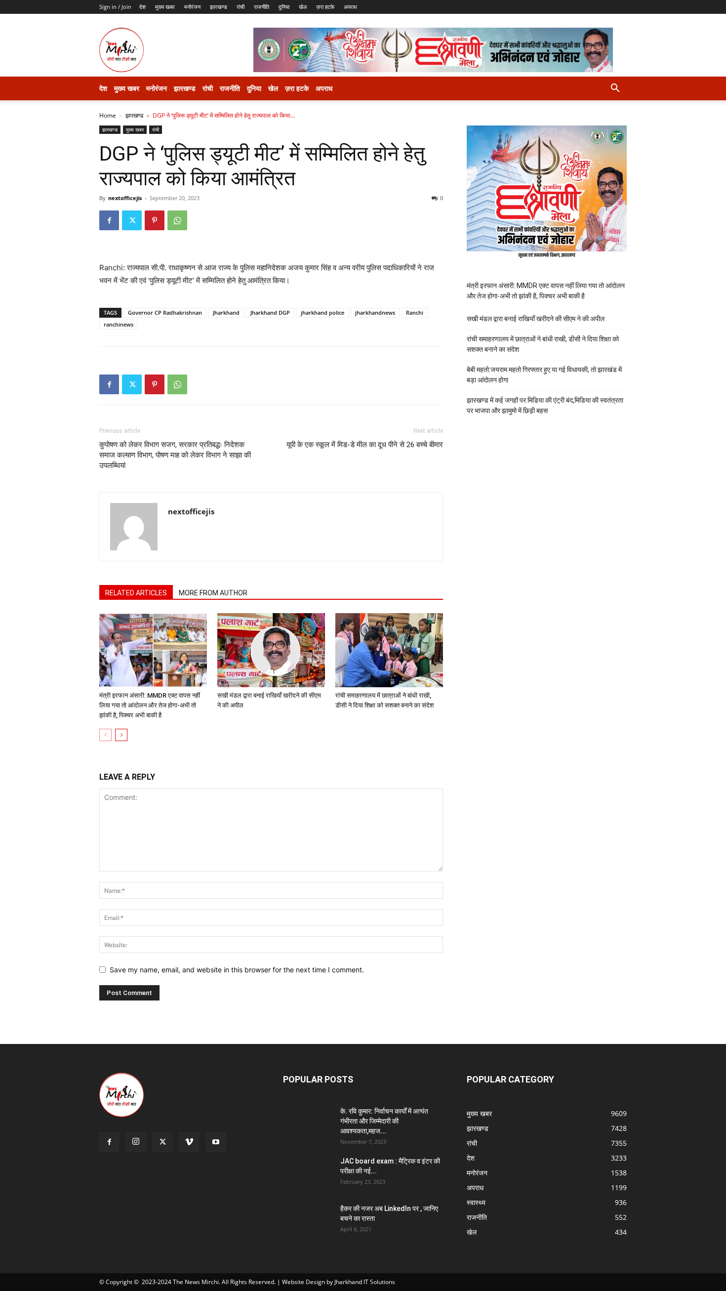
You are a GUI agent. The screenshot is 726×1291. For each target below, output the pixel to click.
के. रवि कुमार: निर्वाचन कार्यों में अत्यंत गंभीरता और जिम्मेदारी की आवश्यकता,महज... (384, 1121)
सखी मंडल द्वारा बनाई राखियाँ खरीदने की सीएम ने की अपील (536, 319)
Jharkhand (226, 312)
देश (142, 6)
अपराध (350, 6)
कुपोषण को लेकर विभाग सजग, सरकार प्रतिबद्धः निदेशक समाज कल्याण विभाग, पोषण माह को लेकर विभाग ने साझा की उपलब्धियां (175, 455)
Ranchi (414, 312)
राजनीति (261, 6)
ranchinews (118, 324)
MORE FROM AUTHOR (213, 593)
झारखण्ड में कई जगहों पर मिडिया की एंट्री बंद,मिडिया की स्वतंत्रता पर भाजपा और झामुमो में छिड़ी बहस (545, 405)
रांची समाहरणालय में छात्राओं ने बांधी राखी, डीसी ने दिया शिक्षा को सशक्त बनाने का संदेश (543, 344)
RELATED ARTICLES (136, 593)
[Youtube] (216, 1142)
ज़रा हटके (325, 6)
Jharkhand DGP (270, 312)
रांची (240, 6)
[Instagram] (136, 1142)
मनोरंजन (192, 6)
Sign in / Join (115, 6)
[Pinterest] (154, 220)
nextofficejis (125, 198)
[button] (615, 89)
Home (107, 115)
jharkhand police (322, 312)
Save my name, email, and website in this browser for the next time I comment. (237, 969)
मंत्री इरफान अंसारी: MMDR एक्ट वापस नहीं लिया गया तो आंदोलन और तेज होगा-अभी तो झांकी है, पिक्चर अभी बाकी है (149, 705)
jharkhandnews (375, 312)
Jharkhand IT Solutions (364, 1282)
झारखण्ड (218, 6)
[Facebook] (109, 220)
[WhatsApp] (177, 220)
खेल (303, 6)
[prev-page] (105, 735)
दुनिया (284, 6)
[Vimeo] (189, 1142)
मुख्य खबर (165, 6)
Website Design (303, 1282)
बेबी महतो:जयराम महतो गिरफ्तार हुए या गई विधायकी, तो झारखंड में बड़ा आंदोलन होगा (544, 375)
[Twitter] (132, 220)
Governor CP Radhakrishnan (165, 312)
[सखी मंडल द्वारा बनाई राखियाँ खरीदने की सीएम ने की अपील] (271, 650)
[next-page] (121, 735)
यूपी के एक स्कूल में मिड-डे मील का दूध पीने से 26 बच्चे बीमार (364, 444)
